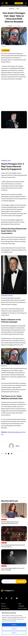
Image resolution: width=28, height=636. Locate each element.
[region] (14, 623)
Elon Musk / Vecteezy (8, 295)
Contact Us (3, 606)
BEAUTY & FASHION (22, 608)
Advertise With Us (5, 608)
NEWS (19, 603)
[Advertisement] (14, 96)
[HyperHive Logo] (6, 3)
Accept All (14, 624)
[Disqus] (14, 478)
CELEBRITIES (21, 606)
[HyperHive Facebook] (1, 598)
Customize (14, 628)
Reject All (14, 632)
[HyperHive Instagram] (6, 598)
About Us (3, 603)
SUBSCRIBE (18, 3)
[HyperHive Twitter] (17, 598)
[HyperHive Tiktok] (11, 598)
